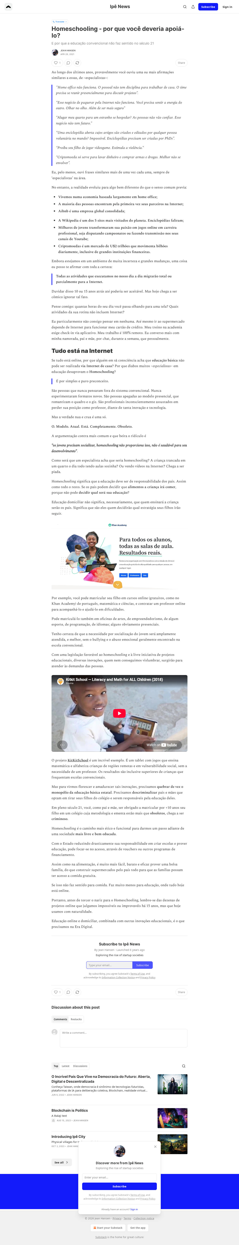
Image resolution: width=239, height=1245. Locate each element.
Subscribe (208, 7)
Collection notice (144, 1218)
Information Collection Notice (118, 1198)
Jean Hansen (67, 50)
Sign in (227, 7)
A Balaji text (59, 1115)
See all (59, 1162)
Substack (101, 1237)
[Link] (46, 351)
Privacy (117, 1218)
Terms (127, 1218)
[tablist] (68, 1019)
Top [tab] (56, 1066)
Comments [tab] (60, 1019)
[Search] (185, 6)
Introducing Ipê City (68, 1136)
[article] (119, 1088)
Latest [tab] (65, 1066)
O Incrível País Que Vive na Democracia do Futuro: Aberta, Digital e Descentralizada (101, 1079)
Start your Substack (109, 1227)
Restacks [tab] (76, 1019)
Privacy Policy (147, 1198)
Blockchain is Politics (70, 1110)
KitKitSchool (78, 760)
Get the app (137, 1227)
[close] (155, 1147)
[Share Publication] (193, 6)
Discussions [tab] (80, 1066)
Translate (59, 21)
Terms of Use (137, 1195)
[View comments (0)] (68, 63)
